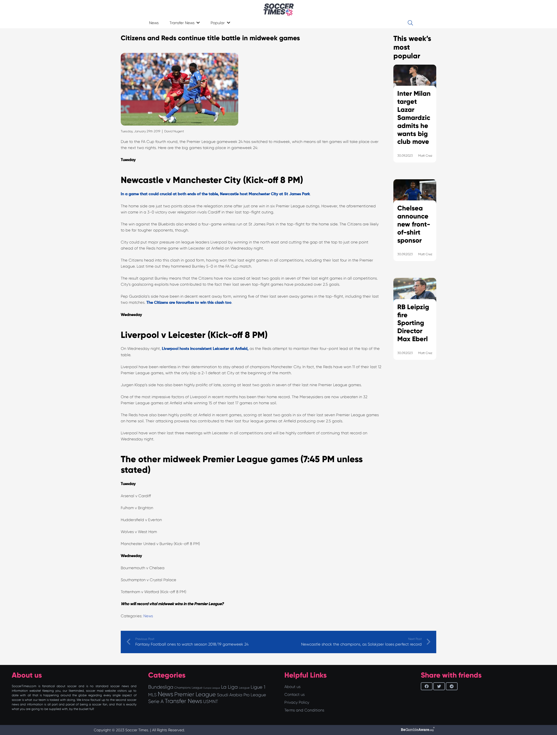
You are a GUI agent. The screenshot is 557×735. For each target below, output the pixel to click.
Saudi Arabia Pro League (241, 694)
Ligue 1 (258, 687)
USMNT (210, 701)
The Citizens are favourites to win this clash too (189, 303)
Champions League (188, 687)
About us (292, 687)
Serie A (156, 701)
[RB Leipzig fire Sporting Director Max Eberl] (414, 324)
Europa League (211, 687)
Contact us (294, 694)
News (148, 616)
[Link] (278, 9)
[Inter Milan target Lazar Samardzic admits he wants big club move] (414, 119)
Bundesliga (160, 687)
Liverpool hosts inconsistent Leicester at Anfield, (205, 349)
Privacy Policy (296, 702)
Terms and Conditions (304, 710)
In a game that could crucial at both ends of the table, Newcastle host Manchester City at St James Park (215, 194)
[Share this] (427, 686)
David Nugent (174, 131)
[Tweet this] (439, 686)
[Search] (410, 22)
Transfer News (183, 701)
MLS (152, 694)
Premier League (195, 694)
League (244, 687)
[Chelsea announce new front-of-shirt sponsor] (414, 225)
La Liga (229, 687)
